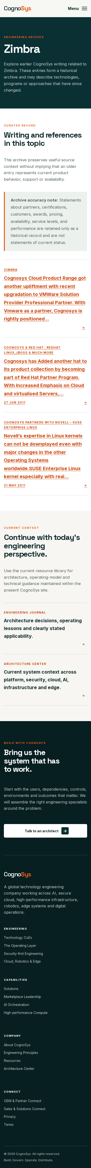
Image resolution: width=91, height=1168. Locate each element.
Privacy (10, 1117)
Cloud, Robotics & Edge (22, 961)
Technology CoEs (18, 938)
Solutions (11, 989)
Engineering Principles (21, 1053)
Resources (12, 1061)
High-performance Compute (26, 1013)
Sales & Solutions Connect (24, 1109)
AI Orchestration (16, 1005)
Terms (9, 1125)
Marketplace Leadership (22, 997)
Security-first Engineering (23, 954)
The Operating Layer (20, 946)
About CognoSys (17, 1045)
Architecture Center (19, 1069)
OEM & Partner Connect (22, 1101)
